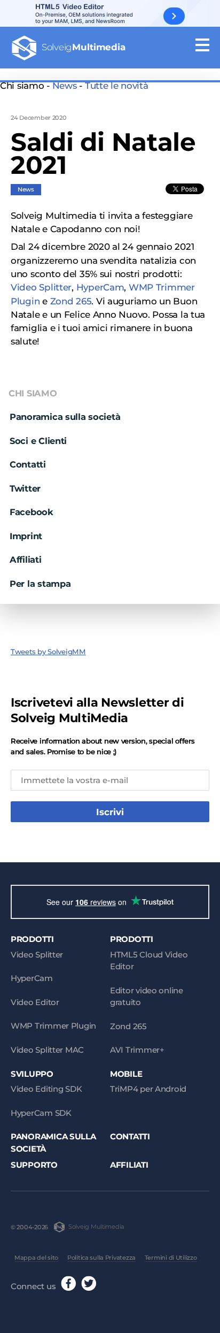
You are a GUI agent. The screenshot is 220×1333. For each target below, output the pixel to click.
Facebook (31, 512)
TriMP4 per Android (148, 1089)
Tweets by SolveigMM (48, 651)
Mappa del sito (36, 1257)
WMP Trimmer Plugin (53, 1026)
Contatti (28, 464)
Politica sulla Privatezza (101, 1257)
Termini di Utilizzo (171, 1257)
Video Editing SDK (46, 1089)
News (64, 85)
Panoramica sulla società (65, 416)
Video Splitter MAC (47, 1050)
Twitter (25, 488)
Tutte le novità (116, 85)
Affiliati (26, 559)
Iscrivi (110, 812)
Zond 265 (71, 301)
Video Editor (35, 1002)
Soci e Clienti (38, 440)
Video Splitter (41, 287)
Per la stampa (40, 583)
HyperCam (100, 287)
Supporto (34, 1165)
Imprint (26, 536)
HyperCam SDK (41, 1113)
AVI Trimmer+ (137, 1050)
